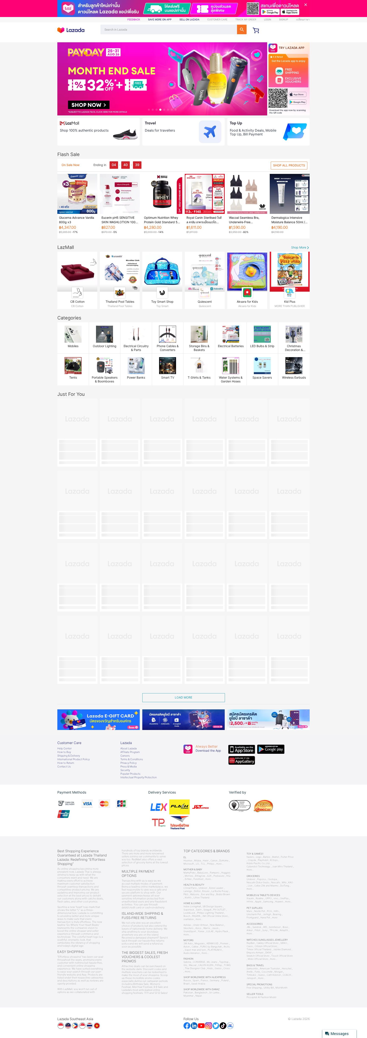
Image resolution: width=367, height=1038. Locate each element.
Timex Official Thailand (259, 949)
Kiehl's (188, 897)
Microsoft (189, 863)
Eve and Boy (207, 894)
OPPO (268, 898)
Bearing (277, 914)
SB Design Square (212, 906)
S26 (209, 876)
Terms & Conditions (131, 759)
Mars (249, 911)
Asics (198, 928)
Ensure (205, 891)
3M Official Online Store (215, 916)
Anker (250, 930)
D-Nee (188, 879)
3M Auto (188, 943)
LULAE (209, 931)
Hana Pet (265, 917)
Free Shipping (254, 987)
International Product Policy (73, 759)
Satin (199, 909)
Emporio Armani (255, 952)
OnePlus (284, 898)
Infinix (250, 901)
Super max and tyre (195, 949)
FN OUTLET (219, 909)
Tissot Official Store (282, 955)
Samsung (268, 901)
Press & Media (128, 766)
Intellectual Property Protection (138, 777)
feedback (133, 19)
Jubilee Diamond (282, 949)
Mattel (275, 857)
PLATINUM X (215, 949)
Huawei (279, 901)
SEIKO (283, 943)
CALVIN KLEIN (205, 965)
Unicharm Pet (254, 914)
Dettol (197, 891)
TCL (203, 863)
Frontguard (252, 917)
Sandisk (257, 927)
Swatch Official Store (258, 955)
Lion (250, 885)
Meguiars (200, 943)
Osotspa (272, 879)
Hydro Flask (221, 931)
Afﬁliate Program (130, 752)
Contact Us (64, 766)
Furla (257, 971)
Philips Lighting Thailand (210, 912)
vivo (276, 898)
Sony (265, 930)
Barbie (266, 857)
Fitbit (257, 930)
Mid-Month (281, 987)
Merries (189, 876)
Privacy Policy (128, 763)
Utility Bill (269, 987)
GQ (185, 965)
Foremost (198, 879)
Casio (250, 946)
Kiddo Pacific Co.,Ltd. (258, 863)
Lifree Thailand (201, 897)
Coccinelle (267, 971)
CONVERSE (199, 962)
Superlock (189, 909)
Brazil (186, 983)
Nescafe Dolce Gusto (258, 882)
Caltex (195, 946)
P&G (186, 894)
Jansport (251, 978)
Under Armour (200, 925)
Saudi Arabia (198, 983)
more (274, 917)
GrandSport (190, 931)
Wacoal (192, 965)
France (204, 980)
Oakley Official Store (267, 943)
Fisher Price (287, 857)
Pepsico (261, 879)
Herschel (286, 968)
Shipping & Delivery (68, 756)
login (267, 19)
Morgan (278, 971)
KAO (290, 882)
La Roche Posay (219, 891)
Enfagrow (200, 876)
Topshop (224, 962)
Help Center (64, 748)
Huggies (225, 872)
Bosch (187, 916)
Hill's (276, 911)
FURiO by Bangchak (211, 946)
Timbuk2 (251, 975)
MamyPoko (189, 872)
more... (219, 863)
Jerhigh (267, 914)
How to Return (65, 763)
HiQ (228, 876)
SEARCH (242, 29)
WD (265, 927)
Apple (258, 901)
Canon (213, 860)
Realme (259, 898)
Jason (215, 928)
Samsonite (252, 968)
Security (125, 770)
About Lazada (128, 748)
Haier (206, 860)
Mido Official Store (258, 959)
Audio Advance (192, 953)
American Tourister (270, 968)
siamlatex (189, 919)
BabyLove (202, 872)
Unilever (203, 888)
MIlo (284, 882)
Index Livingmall (192, 906)
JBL (249, 927)
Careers (125, 756)
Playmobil (263, 860)
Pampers (214, 872)
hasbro (250, 857)
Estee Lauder (216, 888)
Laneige (188, 891)
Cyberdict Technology (258, 866)
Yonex (201, 931)
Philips (210, 863)
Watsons (194, 894)
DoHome (223, 860)
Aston (187, 946)
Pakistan (188, 992)
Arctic (227, 946)
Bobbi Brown (223, 894)
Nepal (198, 995)
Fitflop (218, 965)
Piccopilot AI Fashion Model (261, 997)
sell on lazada (189, 19)
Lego (258, 857)
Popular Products (130, 774)
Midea (197, 860)
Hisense (188, 860)
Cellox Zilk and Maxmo (266, 885)
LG (197, 863)
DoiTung (284, 885)
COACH (287, 975)
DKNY (268, 952)
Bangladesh (201, 992)
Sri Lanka (214, 992)
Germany (214, 980)
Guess (218, 968)
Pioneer (224, 943)
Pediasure (218, 876)
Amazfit (284, 930)
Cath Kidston (274, 975)
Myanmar (188, 995)
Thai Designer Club (195, 968)
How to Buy (64, 752)
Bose (285, 927)
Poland (225, 980)
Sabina (187, 962)
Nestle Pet (259, 911)
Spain (196, 980)
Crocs (226, 968)
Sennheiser (275, 927)
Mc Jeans (212, 962)
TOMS (227, 965)
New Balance (217, 925)
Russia (187, 980)
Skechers (188, 928)
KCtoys (274, 860)
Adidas (187, 925)
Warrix (206, 928)
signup (283, 19)
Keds (210, 968)
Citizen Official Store (266, 946)
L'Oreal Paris (190, 888)
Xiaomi (250, 898)
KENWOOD (212, 943)
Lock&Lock (189, 912)
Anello (250, 971)
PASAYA (196, 916)
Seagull (207, 909)
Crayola (252, 860)
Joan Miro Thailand (282, 866)
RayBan (251, 943)
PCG (269, 911)
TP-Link (274, 930)
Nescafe (275, 882)
